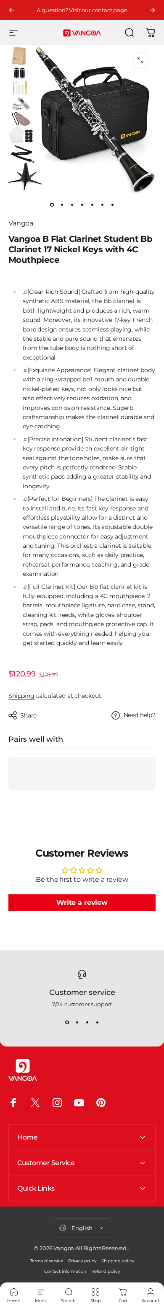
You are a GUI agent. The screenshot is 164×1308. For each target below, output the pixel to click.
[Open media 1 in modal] (140, 60)
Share (28, 715)
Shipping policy (117, 1261)
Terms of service (46, 1261)
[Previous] (12, 10)
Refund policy (105, 1271)
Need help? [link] (140, 715)
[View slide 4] (97, 1023)
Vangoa (20, 223)
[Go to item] (52, 204)
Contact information (65, 1271)
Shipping (21, 695)
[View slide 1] (67, 1023)
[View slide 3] (87, 1023)
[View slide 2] (77, 1023)
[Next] (152, 10)
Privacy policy (82, 1261)
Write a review (82, 903)
